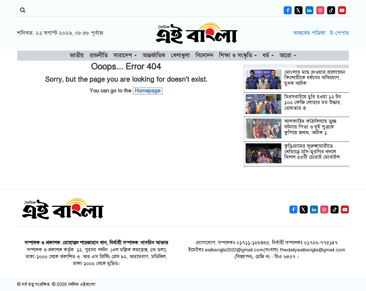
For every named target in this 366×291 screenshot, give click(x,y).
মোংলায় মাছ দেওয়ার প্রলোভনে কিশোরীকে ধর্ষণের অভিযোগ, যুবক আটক (314, 78)
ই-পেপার (339, 33)
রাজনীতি (98, 55)
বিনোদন (204, 55)
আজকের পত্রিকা (310, 33)
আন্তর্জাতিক (153, 55)
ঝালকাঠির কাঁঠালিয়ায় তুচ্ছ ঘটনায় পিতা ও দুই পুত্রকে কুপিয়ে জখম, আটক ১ (310, 127)
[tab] (270, 66)
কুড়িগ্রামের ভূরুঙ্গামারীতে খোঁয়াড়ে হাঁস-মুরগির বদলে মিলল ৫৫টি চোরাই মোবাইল (312, 151)
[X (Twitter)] (299, 10)
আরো (286, 55)
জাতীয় (77, 55)
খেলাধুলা (180, 55)
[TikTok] (331, 10)
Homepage (147, 90)
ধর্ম (266, 55)
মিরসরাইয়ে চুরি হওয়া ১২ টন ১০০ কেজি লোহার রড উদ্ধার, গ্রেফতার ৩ (312, 102)
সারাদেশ (124, 55)
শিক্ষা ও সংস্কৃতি (236, 55)
